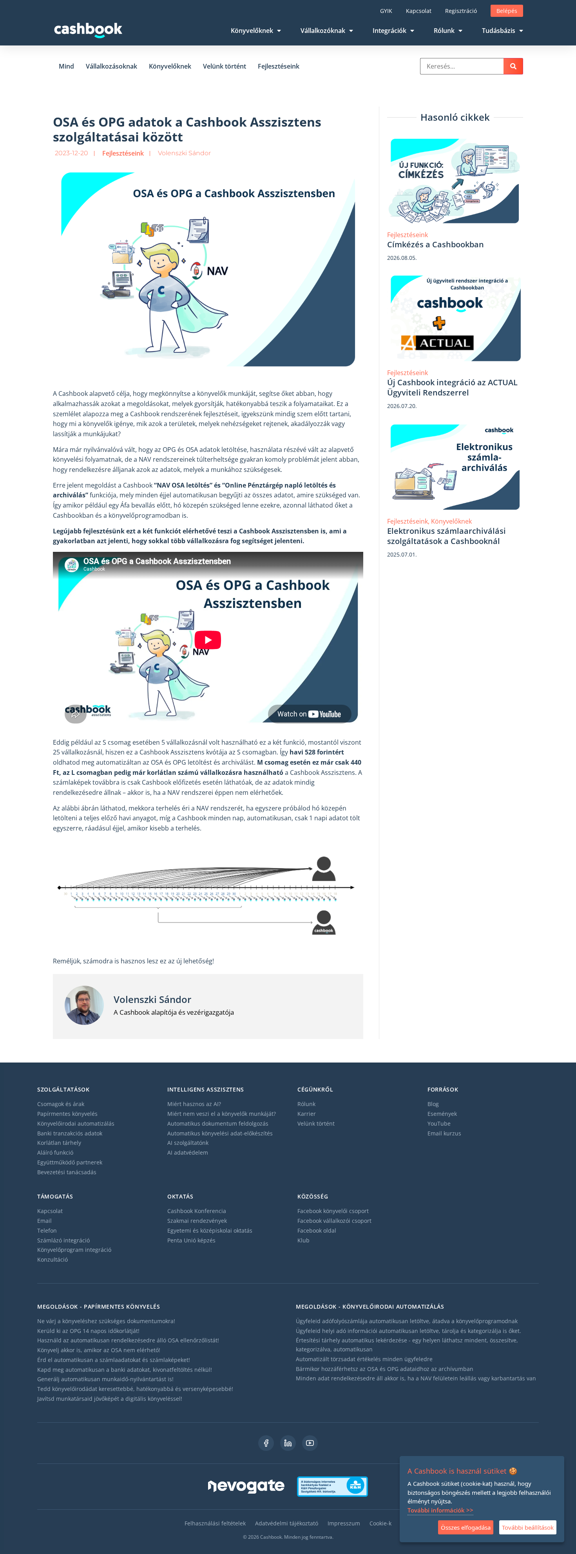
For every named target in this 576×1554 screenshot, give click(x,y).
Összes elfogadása (466, 1527)
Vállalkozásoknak (111, 66)
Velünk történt (224, 66)
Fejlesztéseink (278, 66)
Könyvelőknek (170, 66)
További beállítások (528, 1527)
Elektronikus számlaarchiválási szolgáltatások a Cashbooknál (446, 536)
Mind (66, 66)
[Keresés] (513, 66)
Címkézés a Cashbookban (435, 244)
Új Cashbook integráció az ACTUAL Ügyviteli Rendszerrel (452, 387)
